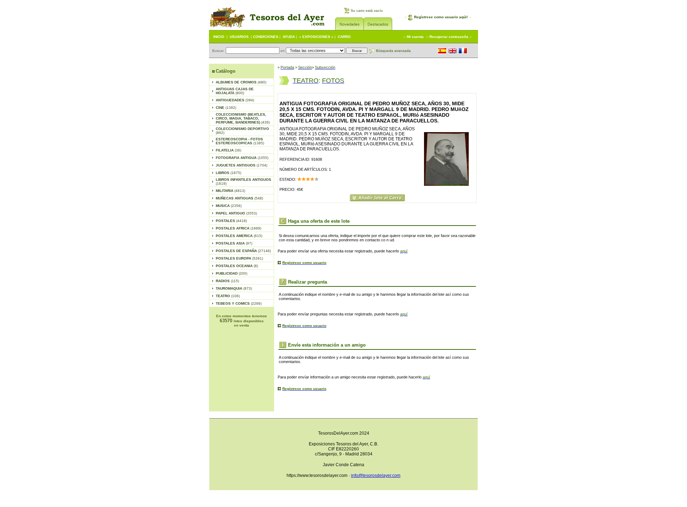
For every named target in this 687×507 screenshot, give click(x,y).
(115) (227, 281)
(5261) (239, 258)
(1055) (242, 158)
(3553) (236, 213)
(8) (237, 266)
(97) (234, 243)
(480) (241, 82)
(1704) (241, 165)
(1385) (240, 141)
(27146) (243, 251)
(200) (231, 273)
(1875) (228, 173)
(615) (239, 236)
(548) (239, 198)
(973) (234, 288)
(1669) (238, 228)
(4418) (231, 221)
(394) (235, 100)
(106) (228, 296)
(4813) (230, 191)
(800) (235, 91)
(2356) (229, 206)
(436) (243, 118)
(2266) (239, 303)
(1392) (226, 108)
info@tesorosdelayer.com (375, 475)
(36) (228, 150)
